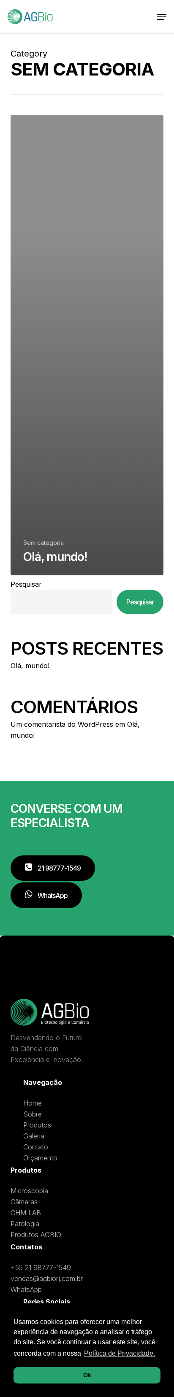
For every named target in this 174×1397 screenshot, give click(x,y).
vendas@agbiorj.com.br (47, 1278)
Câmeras (24, 1201)
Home (32, 1103)
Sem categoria (43, 542)
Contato (35, 1147)
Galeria (33, 1136)
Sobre (32, 1114)
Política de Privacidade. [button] (119, 1353)
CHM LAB (26, 1212)
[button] (161, 17)
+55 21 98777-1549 (41, 1267)
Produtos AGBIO (36, 1234)
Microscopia (29, 1191)
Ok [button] (87, 1375)
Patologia (25, 1223)
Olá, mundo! (30, 665)
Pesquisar (26, 584)
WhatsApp (26, 1289)
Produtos (37, 1125)
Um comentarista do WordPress (62, 724)
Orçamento (40, 1158)
